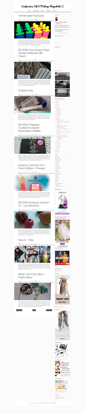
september (58, 113)
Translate (62, 398)
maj (57, 141)
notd (56, 165)
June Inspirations (59, 139)
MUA (56, 181)
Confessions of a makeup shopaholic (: (42, 6)
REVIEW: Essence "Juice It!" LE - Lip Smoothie (33, 204)
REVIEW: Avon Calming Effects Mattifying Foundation (61, 86)
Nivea (57, 171)
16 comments (38, 19)
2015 (57, 150)
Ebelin (57, 177)
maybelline (57, 168)
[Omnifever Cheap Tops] (62, 304)
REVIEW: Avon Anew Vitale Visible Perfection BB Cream (33, 53)
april (57, 143)
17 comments (38, 60)
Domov (34, 310)
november (58, 110)
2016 (57, 107)
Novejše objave (19, 310)
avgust (58, 115)
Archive (48, 10)
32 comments (38, 94)
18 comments (38, 134)
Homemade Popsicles (31, 15)
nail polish (57, 167)
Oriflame (57, 161)
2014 (57, 151)
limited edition (58, 159)
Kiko (56, 175)
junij (57, 118)
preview (57, 158)
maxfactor (57, 174)
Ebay (56, 180)
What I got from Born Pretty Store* (31, 276)
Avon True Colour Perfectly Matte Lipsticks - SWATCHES (62, 78)
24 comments (38, 172)
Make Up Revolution (59, 183)
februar (58, 146)
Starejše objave (49, 310)
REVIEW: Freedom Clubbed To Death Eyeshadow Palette (29, 127)
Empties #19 (25, 90)
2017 (57, 105)
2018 (57, 104)
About (42, 10)
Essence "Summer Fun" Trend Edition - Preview (31, 167)
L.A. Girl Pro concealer (59, 186)
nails (56, 164)
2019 (57, 102)
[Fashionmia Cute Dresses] (59, 306)
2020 (57, 100)
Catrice (57, 162)
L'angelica (57, 184)
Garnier (57, 178)
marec (58, 144)
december (58, 108)
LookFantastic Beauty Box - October (61, 95)
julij (57, 116)
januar (58, 148)
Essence (57, 156)
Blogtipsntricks (54, 402)
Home (29, 10)
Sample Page (36, 10)
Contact (55, 10)
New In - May (26, 239)
